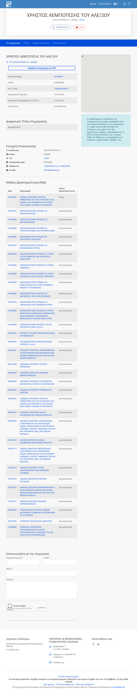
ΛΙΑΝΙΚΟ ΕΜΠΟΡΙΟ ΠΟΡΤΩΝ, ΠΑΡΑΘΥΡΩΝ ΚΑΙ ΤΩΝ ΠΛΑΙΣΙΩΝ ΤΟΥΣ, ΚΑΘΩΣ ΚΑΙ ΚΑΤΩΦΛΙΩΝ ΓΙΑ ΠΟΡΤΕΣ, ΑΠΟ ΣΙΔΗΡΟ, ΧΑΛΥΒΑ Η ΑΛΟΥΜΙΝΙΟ (37, 201)
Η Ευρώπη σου (12, 649)
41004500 (12, 282)
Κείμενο (9, 579)
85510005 (12, 521)
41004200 (12, 254)
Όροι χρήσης (49, 684)
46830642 (12, 390)
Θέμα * (9, 568)
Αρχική (93, 3)
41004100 (12, 245)
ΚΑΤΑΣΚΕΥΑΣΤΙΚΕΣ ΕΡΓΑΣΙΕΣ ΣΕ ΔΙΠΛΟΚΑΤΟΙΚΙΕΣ (33, 220)
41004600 (12, 293)
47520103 (12, 440)
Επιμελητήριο (105, 3)
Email (81, 27)
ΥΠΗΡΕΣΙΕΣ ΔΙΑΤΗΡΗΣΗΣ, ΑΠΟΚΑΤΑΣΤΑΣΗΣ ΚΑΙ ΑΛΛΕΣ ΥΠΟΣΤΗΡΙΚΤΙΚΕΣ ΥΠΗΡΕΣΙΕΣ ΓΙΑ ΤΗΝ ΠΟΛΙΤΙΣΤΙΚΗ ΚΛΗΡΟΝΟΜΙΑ (36, 531)
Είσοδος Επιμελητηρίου (68, 676)
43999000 (12, 341)
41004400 (12, 273)
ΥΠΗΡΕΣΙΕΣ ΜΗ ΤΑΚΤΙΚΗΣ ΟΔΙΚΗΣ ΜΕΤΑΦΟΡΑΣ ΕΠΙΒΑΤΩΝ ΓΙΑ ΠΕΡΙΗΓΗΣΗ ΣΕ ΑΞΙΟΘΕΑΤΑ (37, 512)
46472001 (12, 350)
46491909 (12, 372)
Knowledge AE (118, 687)
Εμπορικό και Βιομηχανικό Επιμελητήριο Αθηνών (24, 645)
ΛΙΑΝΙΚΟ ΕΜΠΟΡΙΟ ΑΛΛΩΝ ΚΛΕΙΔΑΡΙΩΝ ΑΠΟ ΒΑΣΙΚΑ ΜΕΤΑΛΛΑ (36, 441)
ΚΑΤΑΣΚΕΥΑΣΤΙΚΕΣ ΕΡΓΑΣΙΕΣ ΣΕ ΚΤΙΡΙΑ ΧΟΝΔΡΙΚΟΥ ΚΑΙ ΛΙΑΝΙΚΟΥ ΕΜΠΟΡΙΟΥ (37, 275)
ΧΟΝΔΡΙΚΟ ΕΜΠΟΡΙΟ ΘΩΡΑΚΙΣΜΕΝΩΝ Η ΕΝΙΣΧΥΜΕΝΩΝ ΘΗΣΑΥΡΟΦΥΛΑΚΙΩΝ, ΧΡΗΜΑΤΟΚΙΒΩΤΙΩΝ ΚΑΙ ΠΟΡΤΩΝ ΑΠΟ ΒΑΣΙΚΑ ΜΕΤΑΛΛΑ (37, 354)
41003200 (12, 219)
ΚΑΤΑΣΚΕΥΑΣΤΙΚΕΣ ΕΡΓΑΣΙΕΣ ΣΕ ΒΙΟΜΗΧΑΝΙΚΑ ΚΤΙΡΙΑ (33, 246)
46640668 (12, 381)
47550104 (12, 479)
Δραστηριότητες (41, 42)
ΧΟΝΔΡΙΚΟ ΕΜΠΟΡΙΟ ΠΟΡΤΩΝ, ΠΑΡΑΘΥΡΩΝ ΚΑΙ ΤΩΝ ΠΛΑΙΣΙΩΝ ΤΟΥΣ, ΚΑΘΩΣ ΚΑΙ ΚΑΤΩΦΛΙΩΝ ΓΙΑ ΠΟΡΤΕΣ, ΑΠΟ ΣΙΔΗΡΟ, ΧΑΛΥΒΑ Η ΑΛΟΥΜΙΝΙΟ (37, 402)
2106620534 (64, 166)
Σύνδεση (124, 3)
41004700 (12, 302)
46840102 (12, 412)
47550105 (12, 487)
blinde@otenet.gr (52, 170)
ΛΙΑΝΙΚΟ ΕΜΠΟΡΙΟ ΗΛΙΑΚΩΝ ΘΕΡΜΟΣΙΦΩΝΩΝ (33, 502)
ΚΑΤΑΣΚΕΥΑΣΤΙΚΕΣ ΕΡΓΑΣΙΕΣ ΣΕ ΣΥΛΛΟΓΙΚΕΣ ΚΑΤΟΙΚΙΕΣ (33, 238)
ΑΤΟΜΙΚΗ (58, 76)
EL (117, 3)
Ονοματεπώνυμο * (14, 557)
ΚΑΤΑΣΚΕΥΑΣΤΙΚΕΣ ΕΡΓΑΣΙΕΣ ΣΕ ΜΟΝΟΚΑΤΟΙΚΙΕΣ (33, 212)
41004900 (12, 324)
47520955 (12, 197)
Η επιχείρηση (13, 42)
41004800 (12, 310)
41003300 (12, 228)
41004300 (12, 265)
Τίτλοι (26, 42)
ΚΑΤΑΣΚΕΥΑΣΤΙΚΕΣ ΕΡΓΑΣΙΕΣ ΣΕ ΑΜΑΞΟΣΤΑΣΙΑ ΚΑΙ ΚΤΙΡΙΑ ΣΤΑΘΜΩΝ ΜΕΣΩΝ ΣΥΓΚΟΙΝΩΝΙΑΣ (36, 285)
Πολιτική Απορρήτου (85, 684)
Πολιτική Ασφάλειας (65, 684)
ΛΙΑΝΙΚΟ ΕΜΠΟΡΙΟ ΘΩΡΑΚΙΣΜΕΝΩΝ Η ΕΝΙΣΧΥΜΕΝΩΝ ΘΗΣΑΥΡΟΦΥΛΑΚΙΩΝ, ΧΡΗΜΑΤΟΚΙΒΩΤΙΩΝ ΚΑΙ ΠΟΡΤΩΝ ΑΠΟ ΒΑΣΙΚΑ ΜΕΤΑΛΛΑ (37, 491)
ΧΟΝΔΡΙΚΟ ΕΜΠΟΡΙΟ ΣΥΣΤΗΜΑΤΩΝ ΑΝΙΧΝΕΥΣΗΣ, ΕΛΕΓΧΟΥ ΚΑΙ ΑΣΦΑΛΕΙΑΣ (37, 382)
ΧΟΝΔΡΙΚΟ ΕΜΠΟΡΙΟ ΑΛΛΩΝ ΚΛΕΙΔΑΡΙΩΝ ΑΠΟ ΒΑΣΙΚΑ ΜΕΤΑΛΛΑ (36, 413)
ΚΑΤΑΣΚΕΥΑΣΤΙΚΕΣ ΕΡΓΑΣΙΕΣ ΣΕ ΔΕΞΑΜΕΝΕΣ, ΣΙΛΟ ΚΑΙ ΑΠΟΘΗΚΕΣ (35, 294)
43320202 (12, 333)
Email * (47, 557)
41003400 (12, 236)
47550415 (12, 501)
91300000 (12, 527)
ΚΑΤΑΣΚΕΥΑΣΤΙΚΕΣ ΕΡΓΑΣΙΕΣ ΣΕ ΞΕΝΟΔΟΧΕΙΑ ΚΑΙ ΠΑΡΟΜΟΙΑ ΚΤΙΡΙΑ (36, 303)
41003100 (12, 211)
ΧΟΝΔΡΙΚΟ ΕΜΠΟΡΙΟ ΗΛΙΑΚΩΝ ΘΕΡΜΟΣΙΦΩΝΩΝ (34, 374)
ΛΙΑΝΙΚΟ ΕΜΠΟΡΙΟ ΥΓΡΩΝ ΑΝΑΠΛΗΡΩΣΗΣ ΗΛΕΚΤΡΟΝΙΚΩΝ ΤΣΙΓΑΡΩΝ (34, 470)
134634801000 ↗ (61, 88)
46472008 (12, 364)
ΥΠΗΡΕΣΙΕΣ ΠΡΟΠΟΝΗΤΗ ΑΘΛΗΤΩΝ (36, 521)
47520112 (12, 448)
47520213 (12, 467)
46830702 (12, 398)
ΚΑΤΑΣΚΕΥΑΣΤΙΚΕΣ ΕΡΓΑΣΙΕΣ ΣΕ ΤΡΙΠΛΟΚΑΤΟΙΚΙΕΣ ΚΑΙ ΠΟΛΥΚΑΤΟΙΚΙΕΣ (37, 229)
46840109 (12, 421)
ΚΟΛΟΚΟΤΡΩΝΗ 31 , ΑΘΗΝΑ (24, 62)
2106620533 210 (62, 27)
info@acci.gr (58, 662)
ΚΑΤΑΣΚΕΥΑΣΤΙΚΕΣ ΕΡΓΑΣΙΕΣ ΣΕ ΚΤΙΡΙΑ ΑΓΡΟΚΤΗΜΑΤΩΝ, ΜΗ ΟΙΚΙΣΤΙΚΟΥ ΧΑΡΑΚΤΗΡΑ (37, 256)
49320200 (12, 510)
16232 (81, 19)
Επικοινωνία (59, 42)
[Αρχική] (8, 4)
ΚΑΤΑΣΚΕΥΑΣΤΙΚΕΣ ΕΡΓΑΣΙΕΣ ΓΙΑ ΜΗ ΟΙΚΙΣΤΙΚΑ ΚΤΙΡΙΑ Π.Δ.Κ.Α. (36, 325)
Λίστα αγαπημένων (129, 3)
